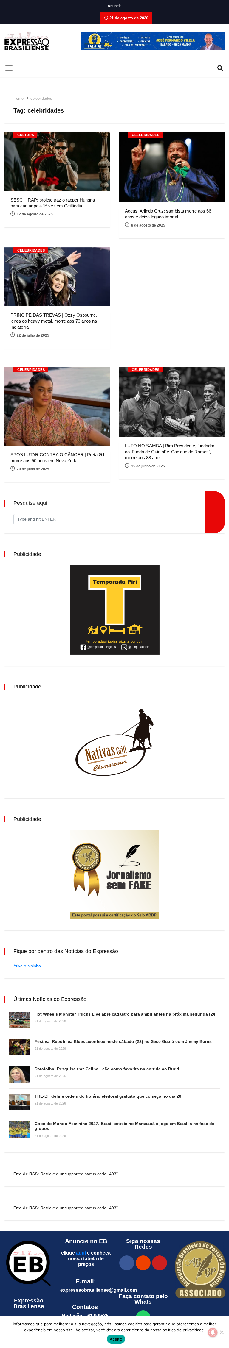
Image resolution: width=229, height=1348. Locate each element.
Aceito (116, 1339)
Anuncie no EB (86, 1241)
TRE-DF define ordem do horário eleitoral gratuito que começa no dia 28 (108, 1096)
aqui (81, 1252)
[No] (222, 1332)
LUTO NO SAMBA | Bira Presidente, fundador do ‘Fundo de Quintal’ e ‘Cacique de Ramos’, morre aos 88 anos (169, 451)
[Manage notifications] (213, 1332)
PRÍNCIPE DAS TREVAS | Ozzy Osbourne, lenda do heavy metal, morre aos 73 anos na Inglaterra (53, 321)
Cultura (25, 135)
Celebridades (146, 135)
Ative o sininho (27, 965)
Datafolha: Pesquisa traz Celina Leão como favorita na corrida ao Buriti (107, 1068)
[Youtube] (159, 1262)
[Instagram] (143, 1262)
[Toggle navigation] (8, 68)
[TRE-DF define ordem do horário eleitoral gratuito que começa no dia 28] (19, 1102)
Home (18, 98)
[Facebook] (126, 1262)
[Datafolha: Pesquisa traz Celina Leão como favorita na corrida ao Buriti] (19, 1074)
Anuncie (115, 6)
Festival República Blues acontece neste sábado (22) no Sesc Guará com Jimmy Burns (123, 1041)
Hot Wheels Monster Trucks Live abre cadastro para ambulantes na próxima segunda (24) (126, 1014)
